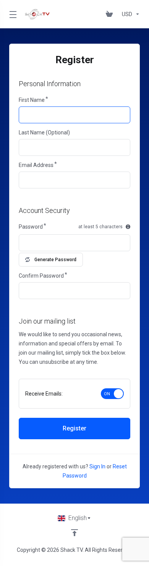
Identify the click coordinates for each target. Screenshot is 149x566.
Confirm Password (41, 276)
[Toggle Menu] (12, 14)
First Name (32, 100)
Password (31, 227)
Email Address (36, 165)
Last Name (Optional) (44, 132)
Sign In (97, 466)
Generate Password (55, 259)
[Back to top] (74, 532)
